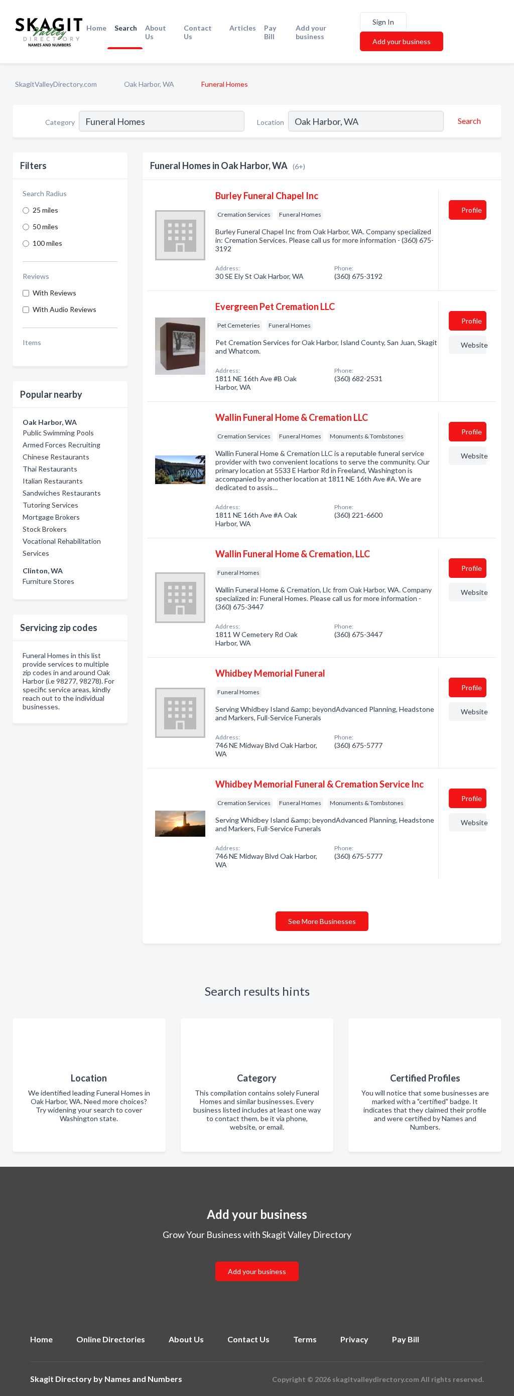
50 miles (45, 226)
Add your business (311, 32)
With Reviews (54, 292)
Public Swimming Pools (58, 432)
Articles (242, 28)
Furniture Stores (48, 581)
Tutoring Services (50, 505)
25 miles (45, 210)
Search (125, 28)
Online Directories (110, 1339)
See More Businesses (322, 921)
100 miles (47, 243)
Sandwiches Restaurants (62, 493)
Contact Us (198, 32)
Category (60, 122)
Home (96, 28)
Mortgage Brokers (51, 517)
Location (270, 122)
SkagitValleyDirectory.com (56, 84)
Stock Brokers (45, 529)
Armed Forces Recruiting (61, 444)
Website (473, 345)
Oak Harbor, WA (149, 84)
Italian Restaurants (53, 481)
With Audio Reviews (64, 309)
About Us (155, 32)
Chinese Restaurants (56, 456)
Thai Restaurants (50, 468)
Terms (305, 1339)
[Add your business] (257, 1259)
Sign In (383, 22)
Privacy (354, 1339)
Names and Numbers (143, 1378)
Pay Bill (270, 32)
